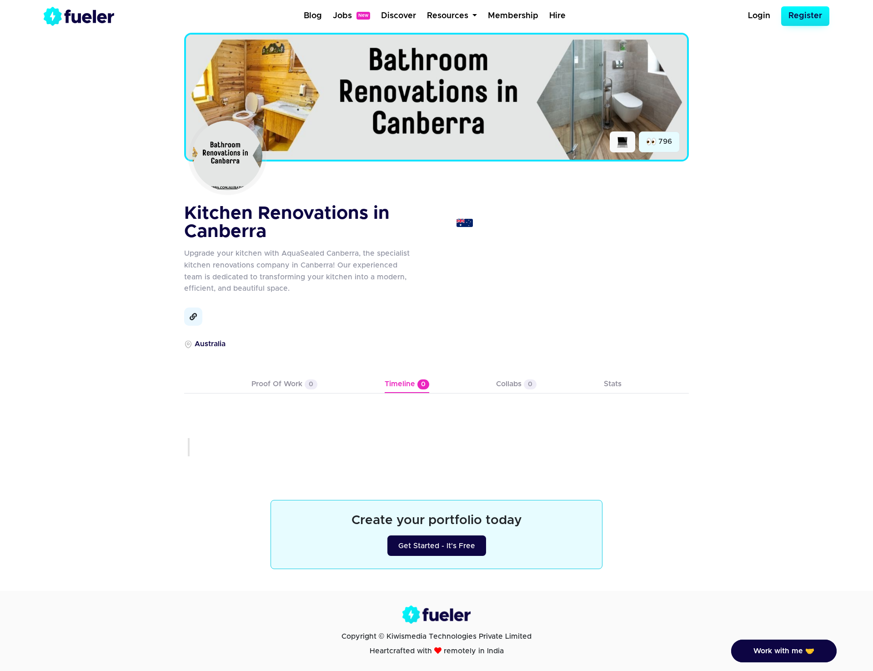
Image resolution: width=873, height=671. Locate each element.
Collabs (514, 384)
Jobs (350, 16)
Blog (313, 16)
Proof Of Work (282, 384)
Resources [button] (449, 16)
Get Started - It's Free (436, 546)
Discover (398, 16)
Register (805, 16)
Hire (557, 16)
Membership (513, 16)
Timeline (405, 384)
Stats (613, 384)
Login (759, 16)
